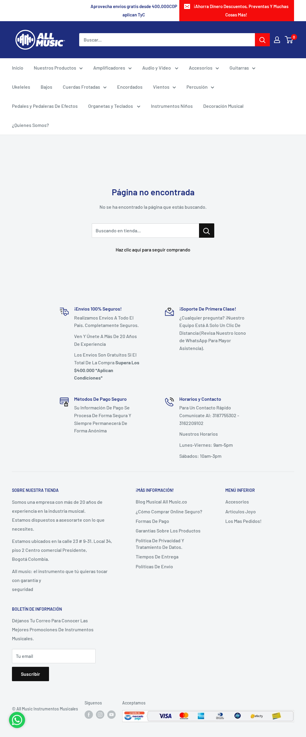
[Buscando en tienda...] (206, 230)
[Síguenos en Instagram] (100, 714)
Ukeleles (21, 87)
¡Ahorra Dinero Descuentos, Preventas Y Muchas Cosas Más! (241, 10)
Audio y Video (157, 67)
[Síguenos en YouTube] (111, 714)
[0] (289, 39)
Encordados (130, 87)
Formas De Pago (152, 521)
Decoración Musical (223, 106)
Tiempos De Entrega (157, 556)
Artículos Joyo (240, 511)
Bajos (46, 87)
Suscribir (30, 674)
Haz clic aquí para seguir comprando (153, 249)
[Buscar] (262, 39)
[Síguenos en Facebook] (89, 714)
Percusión (197, 87)
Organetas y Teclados (111, 106)
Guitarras (239, 67)
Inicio (17, 67)
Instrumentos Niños (172, 106)
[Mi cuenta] (277, 39)
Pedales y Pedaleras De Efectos (45, 106)
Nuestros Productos (55, 67)
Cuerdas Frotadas (81, 87)
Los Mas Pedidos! (243, 521)
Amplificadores (109, 67)
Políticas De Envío (154, 566)
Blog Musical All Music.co (161, 501)
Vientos (161, 87)
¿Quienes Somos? (30, 125)
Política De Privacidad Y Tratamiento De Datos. (160, 544)
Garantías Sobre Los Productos (168, 530)
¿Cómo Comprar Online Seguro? (169, 511)
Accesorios (200, 67)
